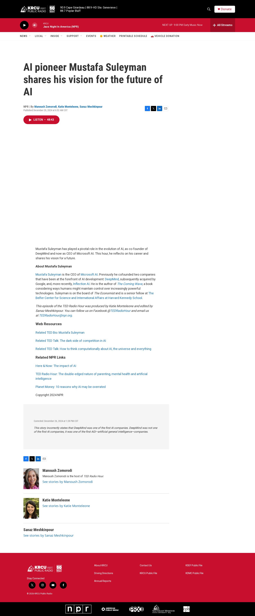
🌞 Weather (108, 36)
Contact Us (146, 565)
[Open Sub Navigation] (30, 36)
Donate (226, 9)
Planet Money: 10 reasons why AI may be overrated (71, 387)
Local (39, 36)
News (23, 36)
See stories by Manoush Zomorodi (67, 482)
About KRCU (101, 565)
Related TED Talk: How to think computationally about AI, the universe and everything (93, 349)
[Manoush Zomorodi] (31, 478)
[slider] (40, 25)
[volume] (35, 25)
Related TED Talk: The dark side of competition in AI (71, 340)
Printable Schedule (133, 36)
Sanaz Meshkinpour (91, 106)
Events (91, 36)
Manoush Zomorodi (45, 106)
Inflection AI (81, 284)
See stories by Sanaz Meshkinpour (48, 535)
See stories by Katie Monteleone (66, 506)
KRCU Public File (148, 573)
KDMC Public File (194, 573)
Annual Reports (102, 581)
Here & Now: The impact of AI (56, 366)
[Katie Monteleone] (31, 508)
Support (73, 36)
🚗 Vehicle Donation (165, 36)
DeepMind (112, 279)
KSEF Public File (194, 565)
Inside (54, 36)
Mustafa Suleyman (48, 274)
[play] (24, 25)
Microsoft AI (89, 274)
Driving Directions (103, 573)
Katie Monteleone (68, 106)
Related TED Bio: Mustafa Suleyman (60, 332)
